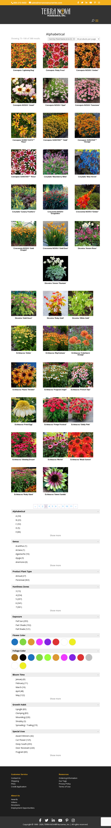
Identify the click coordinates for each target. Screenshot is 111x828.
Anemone (22, 562)
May (20, 695)
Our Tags (63, 781)
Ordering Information (68, 778)
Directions (15, 805)
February (22, 683)
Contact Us (16, 778)
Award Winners (25, 735)
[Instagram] (99, 3)
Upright (21, 709)
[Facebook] (78, 3)
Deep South (24, 744)
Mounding (23, 717)
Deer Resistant (25, 748)
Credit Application (18, 786)
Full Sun (22, 621)
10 (67, 506)
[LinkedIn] (86, 3)
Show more (55, 535)
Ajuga (20, 558)
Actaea (20, 550)
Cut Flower (23, 740)
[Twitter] (82, 3)
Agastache (22, 554)
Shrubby (21, 721)
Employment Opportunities (23, 808)
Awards (14, 799)
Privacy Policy (65, 783)
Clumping (22, 713)
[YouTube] (91, 3)
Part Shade (23, 625)
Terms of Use (65, 786)
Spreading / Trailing (27, 725)
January (20, 679)
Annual (21, 576)
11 (71, 506)
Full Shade (23, 629)
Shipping (15, 781)
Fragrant (22, 752)
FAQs (13, 783)
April (20, 691)
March (21, 687)
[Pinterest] (95, 3)
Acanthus (21, 546)
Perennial (22, 580)
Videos (14, 802)
